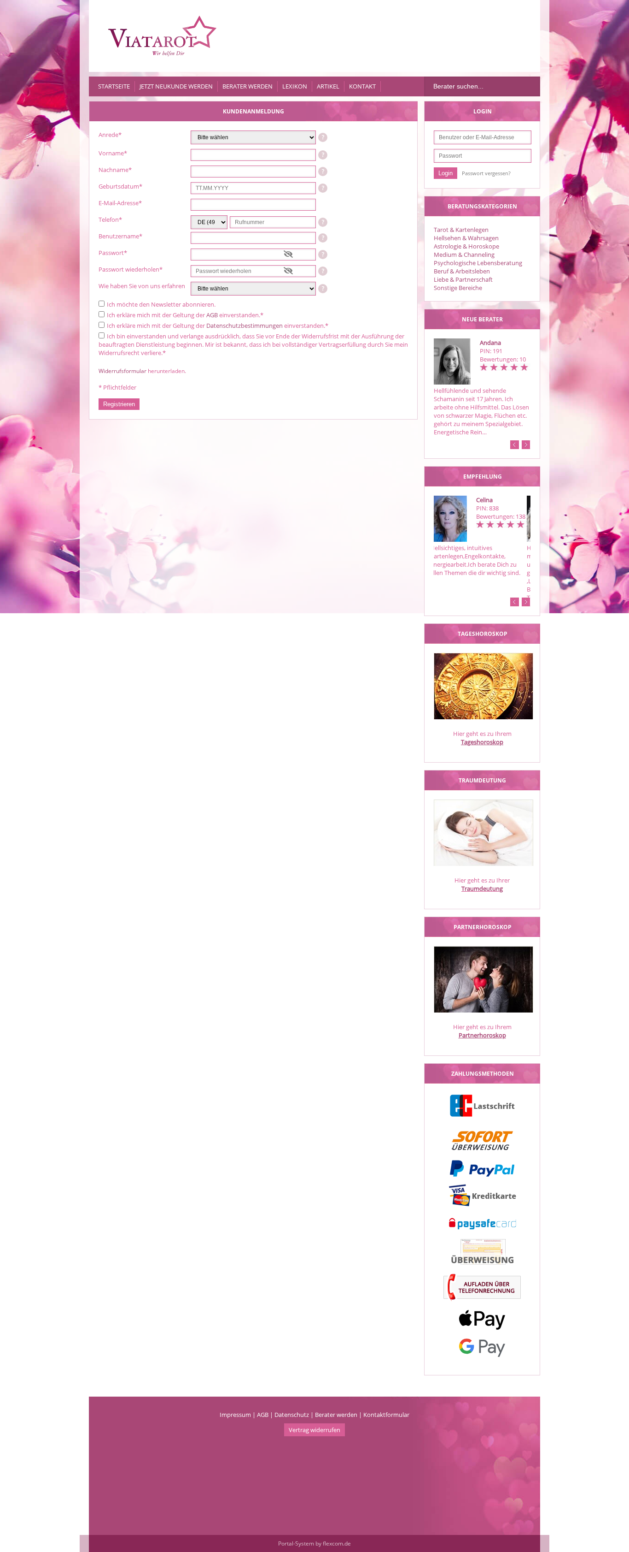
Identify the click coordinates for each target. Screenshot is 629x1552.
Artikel (328, 86)
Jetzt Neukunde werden (176, 86)
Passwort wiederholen (131, 269)
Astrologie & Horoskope (466, 246)
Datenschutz (291, 1414)
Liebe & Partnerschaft (463, 279)
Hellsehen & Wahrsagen (466, 238)
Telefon (110, 219)
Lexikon (294, 86)
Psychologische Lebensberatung (478, 263)
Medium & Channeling (464, 254)
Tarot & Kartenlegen (461, 229)
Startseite (114, 86)
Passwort (113, 253)
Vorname (113, 153)
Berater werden (247, 86)
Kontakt (362, 86)
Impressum (235, 1414)
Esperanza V (496, 500)
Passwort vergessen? (486, 173)
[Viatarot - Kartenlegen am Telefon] (162, 36)
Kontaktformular (386, 1414)
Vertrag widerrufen (314, 1430)
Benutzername (120, 236)
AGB (212, 315)
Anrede (110, 134)
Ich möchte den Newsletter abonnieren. (161, 304)
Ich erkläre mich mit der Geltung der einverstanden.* (185, 315)
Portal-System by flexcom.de (314, 1543)
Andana (490, 342)
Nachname (115, 170)
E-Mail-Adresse (120, 203)
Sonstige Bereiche (458, 288)
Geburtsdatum (120, 186)
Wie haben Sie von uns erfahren (142, 286)
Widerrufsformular (122, 371)
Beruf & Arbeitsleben (462, 271)
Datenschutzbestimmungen (244, 325)
